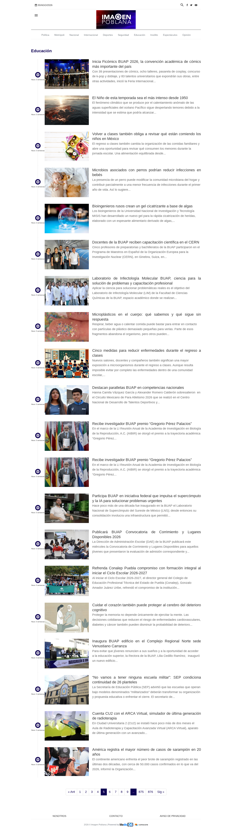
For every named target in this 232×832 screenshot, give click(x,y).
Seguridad (123, 35)
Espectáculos (170, 35)
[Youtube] (196, 5)
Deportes (108, 35)
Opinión (186, 35)
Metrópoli (59, 35)
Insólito (154, 35)
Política (45, 35)
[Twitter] (191, 5)
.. (133, 792)
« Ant (71, 792)
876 (150, 792)
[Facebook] (187, 5)
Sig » (160, 792)
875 (141, 792)
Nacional (74, 35)
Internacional (91, 35)
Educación (139, 35)
